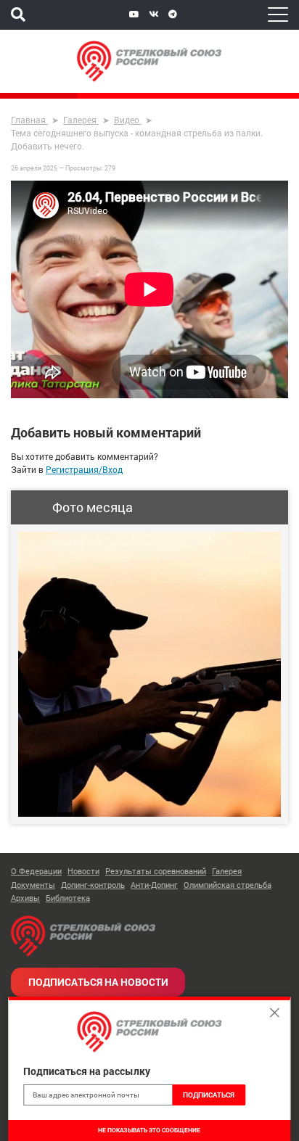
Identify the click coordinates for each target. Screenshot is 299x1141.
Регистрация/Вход (84, 469)
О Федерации (36, 870)
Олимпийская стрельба (227, 884)
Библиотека (68, 897)
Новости (83, 870)
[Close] (275, 1013)
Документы (33, 884)
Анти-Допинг (154, 884)
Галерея (227, 870)
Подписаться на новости (98, 982)
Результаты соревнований (155, 870)
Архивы (25, 897)
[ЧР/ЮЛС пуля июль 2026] (149, 674)
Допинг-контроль (93, 884)
